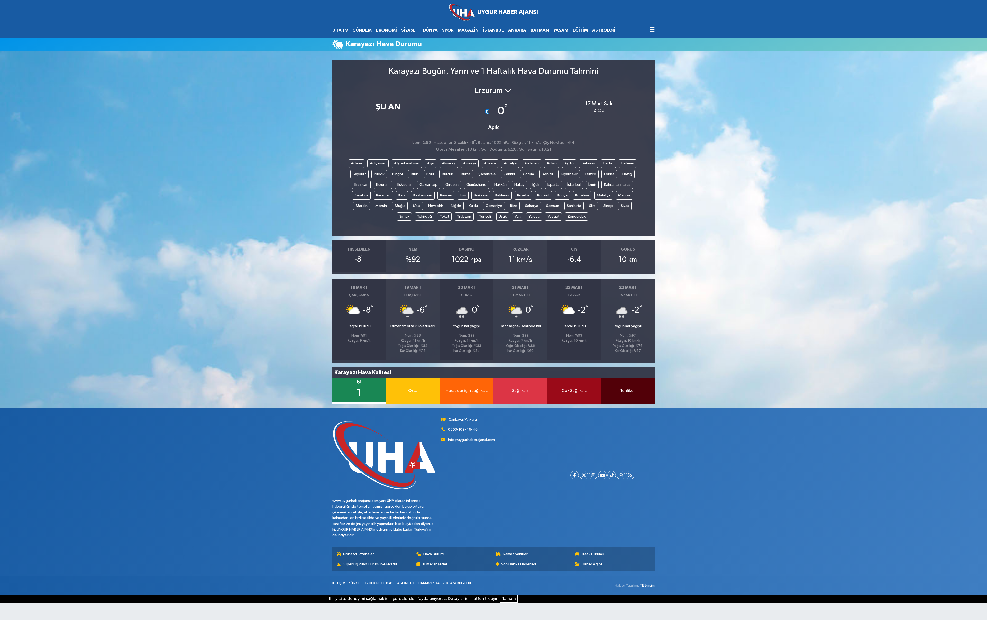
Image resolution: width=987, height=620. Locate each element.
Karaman (383, 195)
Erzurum (382, 185)
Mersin (381, 206)
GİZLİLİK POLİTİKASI (378, 583)
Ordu (473, 206)
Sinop (608, 206)
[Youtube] (602, 475)
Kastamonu (422, 195)
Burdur (447, 174)
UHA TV (340, 30)
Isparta (553, 185)
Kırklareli (502, 195)
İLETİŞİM (339, 583)
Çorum (528, 174)
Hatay (519, 185)
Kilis (463, 195)
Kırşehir (523, 195)
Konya (562, 195)
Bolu (430, 174)
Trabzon (464, 216)
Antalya (510, 163)
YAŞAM (560, 30)
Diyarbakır (569, 174)
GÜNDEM (362, 30)
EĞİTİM (580, 30)
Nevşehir (435, 206)
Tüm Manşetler (434, 564)
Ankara (490, 163)
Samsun (552, 206)
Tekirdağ (424, 216)
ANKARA (517, 30)
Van (518, 216)
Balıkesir (589, 163)
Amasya (469, 163)
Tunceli (485, 216)
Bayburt (359, 174)
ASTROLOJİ (603, 30)
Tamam (509, 599)
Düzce (590, 174)
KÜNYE (354, 583)
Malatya (603, 195)
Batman (627, 163)
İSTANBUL (493, 30)
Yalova (534, 216)
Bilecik (379, 174)
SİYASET (409, 30)
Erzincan (361, 185)
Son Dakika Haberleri (518, 564)
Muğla (400, 206)
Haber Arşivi (592, 564)
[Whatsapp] (621, 475)
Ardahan (531, 163)
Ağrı (430, 163)
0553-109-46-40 (463, 429)
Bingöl (397, 174)
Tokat (444, 216)
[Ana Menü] (652, 30)
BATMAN (540, 30)
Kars (402, 195)
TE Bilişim (647, 585)
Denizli (547, 174)
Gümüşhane (476, 185)
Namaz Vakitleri (515, 554)
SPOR (447, 30)
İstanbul (574, 185)
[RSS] (630, 475)
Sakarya (531, 206)
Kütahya (582, 195)
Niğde (456, 206)
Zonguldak (576, 216)
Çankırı (509, 174)
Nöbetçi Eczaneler (358, 554)
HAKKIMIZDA (429, 583)
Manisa (624, 195)
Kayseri (446, 195)
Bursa (465, 174)
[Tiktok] (611, 475)
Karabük (361, 195)
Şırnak (404, 216)
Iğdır (536, 185)
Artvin (552, 163)
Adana (356, 163)
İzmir (592, 185)
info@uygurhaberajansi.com (471, 440)
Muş (416, 206)
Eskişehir (404, 185)
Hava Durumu (434, 554)
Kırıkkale (481, 195)
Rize (513, 206)
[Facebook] (574, 475)
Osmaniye (494, 206)
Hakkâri (500, 185)
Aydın (569, 163)
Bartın (608, 163)
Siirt (592, 206)
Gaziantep (428, 185)
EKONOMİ (386, 30)
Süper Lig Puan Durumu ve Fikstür (370, 564)
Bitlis (415, 174)
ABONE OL (406, 583)
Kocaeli (543, 195)
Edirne (609, 174)
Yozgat (553, 216)
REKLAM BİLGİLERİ (457, 583)
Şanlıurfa (574, 206)
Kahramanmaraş (617, 185)
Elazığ (627, 174)
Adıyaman (378, 163)
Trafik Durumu (592, 554)
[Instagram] (593, 475)
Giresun (452, 185)
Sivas (625, 206)
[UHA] (493, 12)
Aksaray (448, 163)
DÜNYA (430, 30)
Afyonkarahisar (406, 163)
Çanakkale (487, 174)
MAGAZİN (468, 30)
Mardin (362, 206)
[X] (584, 475)
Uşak (503, 216)
